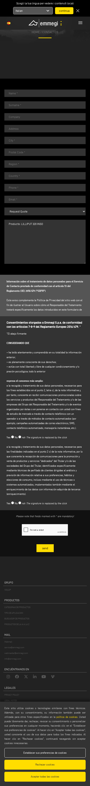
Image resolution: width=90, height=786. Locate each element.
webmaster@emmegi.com (16, 653)
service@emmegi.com (14, 647)
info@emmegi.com (12, 659)
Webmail (8, 642)
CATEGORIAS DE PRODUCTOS (17, 607)
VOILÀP (7, 590)
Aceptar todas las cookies (45, 776)
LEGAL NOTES (10, 700)
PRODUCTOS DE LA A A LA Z (16, 624)
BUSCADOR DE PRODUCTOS (16, 618)
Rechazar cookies (45, 764)
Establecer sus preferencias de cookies (45, 752)
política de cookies (67, 716)
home (36, 32)
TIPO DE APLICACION (13, 613)
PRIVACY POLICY (11, 695)
